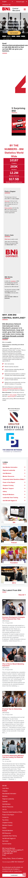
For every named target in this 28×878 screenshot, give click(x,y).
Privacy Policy (6, 858)
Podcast (14, 543)
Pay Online (5, 820)
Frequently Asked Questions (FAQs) (13, 479)
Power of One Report (9, 482)
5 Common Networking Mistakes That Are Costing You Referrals (13, 756)
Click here (7, 201)
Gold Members (7, 473)
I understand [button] (14, 875)
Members (4, 796)
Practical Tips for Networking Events (12, 709)
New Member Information (10, 467)
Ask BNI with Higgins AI (10, 500)
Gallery (5, 491)
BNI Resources (6, 833)
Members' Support (8, 488)
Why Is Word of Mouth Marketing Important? (13, 664)
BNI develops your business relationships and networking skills (14, 24)
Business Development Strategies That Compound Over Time (13, 618)
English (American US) (6, 3)
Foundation (14, 563)
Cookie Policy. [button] (18, 871)
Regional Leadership (9, 470)
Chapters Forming (8, 485)
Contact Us (5, 817)
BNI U (14, 583)
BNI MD (4, 786)
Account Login (20, 1)
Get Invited (5, 841)
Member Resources (8, 476)
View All (21, 595)
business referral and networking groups (12, 388)
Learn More (5, 788)
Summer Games (6, 844)
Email (4, 855)
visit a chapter (13, 394)
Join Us (4, 809)
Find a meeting (8, 208)
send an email (11, 396)
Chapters (4, 791)
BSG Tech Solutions (18, 862)
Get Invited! (14, 33)
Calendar (4, 801)
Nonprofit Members (8, 494)
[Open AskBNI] (24, 874)
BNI (14, 522)
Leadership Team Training (10, 497)
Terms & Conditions (17, 858)
